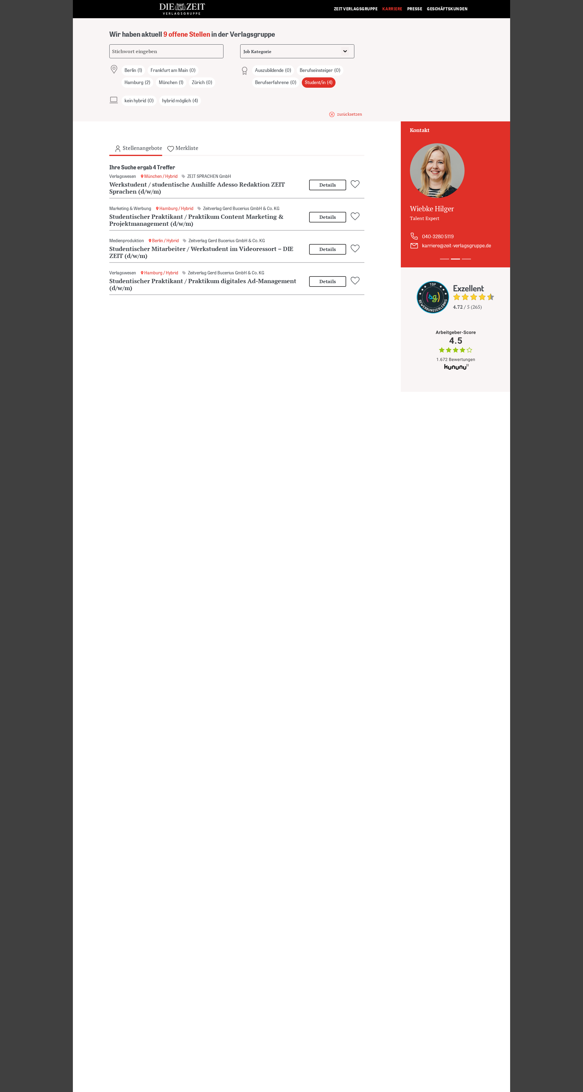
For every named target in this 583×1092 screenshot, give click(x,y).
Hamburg (137, 82)
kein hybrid (139, 100)
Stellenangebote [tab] (141, 147)
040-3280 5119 (438, 236)
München (171, 82)
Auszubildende (273, 70)
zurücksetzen (349, 114)
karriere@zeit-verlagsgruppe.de (456, 245)
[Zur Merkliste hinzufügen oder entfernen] (356, 184)
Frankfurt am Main (173, 70)
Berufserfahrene (275, 82)
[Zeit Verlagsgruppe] (182, 9)
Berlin (133, 70)
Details (327, 184)
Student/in (318, 82)
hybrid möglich (180, 100)
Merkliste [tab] (186, 147)
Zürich (202, 82)
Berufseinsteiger (320, 70)
